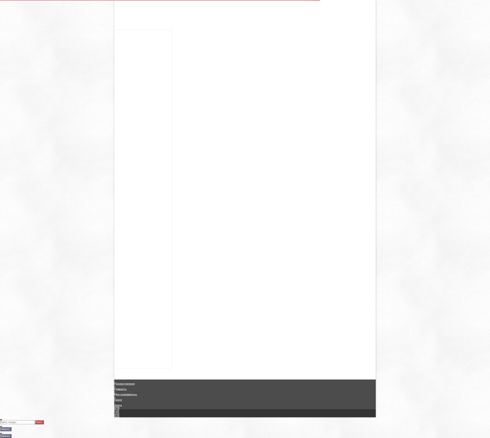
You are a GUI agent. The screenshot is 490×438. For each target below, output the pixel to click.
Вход (290, 4)
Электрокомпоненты (245, 47)
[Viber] (338, 80)
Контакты (124, 4)
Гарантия (243, 74)
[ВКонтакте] (321, 80)
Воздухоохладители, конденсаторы (245, 41)
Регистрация (295, 6)
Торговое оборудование (245, 49)
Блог (240, 77)
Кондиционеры (245, 31)
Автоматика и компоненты (245, 44)
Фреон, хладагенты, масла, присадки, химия (245, 63)
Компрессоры (245, 33)
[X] (332, 80)
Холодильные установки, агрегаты (245, 36)
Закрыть (5, 429)
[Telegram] (348, 80)
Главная (123, 1)
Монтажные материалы (245, 57)
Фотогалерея (245, 79)
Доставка (243, 69)
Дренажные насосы (245, 55)
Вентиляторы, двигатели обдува (245, 52)
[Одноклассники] (327, 80)
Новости (123, 9)
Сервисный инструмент (245, 60)
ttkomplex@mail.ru (183, 90)
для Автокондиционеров (245, 65)
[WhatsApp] (343, 80)
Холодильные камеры (245, 39)
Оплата (242, 71)
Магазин (123, 6)
